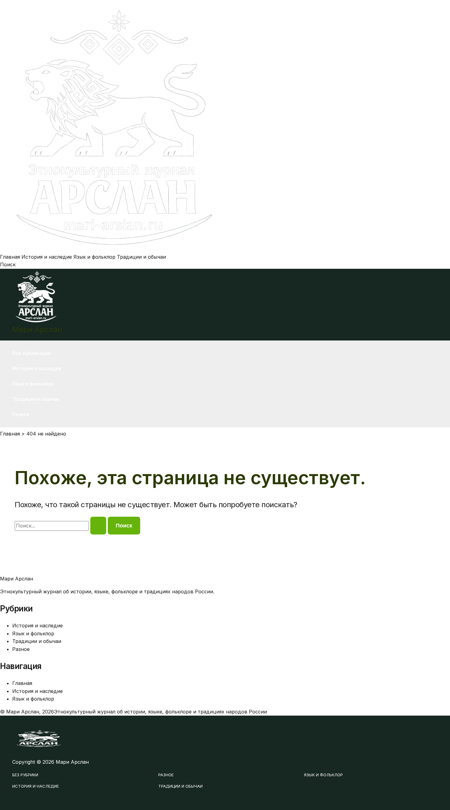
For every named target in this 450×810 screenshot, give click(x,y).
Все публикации (31, 353)
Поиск (8, 264)
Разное (20, 414)
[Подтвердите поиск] (98, 525)
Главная (10, 257)
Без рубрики (25, 774)
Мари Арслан (37, 329)
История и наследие (46, 257)
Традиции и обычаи (141, 257)
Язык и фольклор (94, 257)
